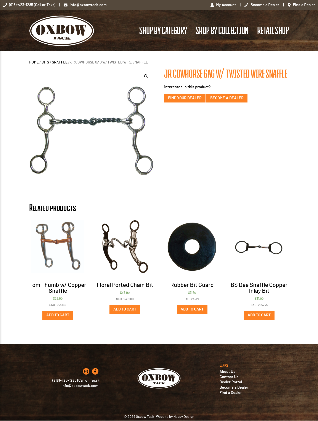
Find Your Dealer (185, 98)
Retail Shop (273, 31)
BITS (45, 62)
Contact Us (229, 377)
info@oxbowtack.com (79, 386)
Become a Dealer (227, 98)
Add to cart (57, 315)
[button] (146, 76)
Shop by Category (163, 31)
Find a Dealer (231, 393)
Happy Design (183, 416)
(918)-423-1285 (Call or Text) (75, 381)
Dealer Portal (231, 382)
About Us (227, 372)
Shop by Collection (222, 31)
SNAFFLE (59, 62)
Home (34, 62)
